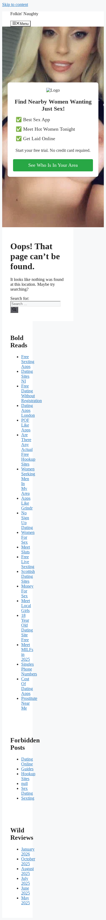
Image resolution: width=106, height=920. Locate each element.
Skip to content (15, 4)
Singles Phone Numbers (29, 669)
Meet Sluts (25, 549)
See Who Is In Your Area (53, 165)
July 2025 (25, 881)
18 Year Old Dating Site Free (27, 627)
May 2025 (25, 900)
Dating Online (27, 761)
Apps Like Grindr (27, 503)
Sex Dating (27, 791)
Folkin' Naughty (24, 13)
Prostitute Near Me (29, 703)
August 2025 (27, 871)
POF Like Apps (25, 425)
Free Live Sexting (27, 561)
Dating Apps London (28, 410)
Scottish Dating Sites (28, 576)
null (24, 783)
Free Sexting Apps (27, 361)
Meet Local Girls (26, 605)
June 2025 (25, 890)
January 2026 (28, 851)
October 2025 (28, 861)
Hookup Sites (28, 776)
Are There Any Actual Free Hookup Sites (28, 449)
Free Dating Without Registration (31, 393)
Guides (27, 769)
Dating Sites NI (27, 376)
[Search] (14, 310)
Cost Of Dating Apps (27, 686)
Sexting (27, 798)
